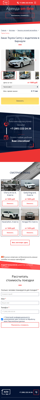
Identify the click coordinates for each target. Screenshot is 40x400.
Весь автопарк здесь (20, 242)
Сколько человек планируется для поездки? (19, 290)
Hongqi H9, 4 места (30, 222)
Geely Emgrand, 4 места (30, 194)
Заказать (20, 101)
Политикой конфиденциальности (17, 317)
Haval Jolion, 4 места (10, 222)
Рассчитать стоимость (20, 15)
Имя (3, 299)
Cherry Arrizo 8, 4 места (10, 194)
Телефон (4, 307)
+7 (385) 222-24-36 (26, 3)
